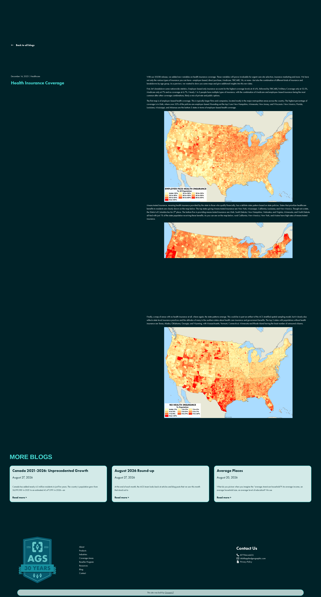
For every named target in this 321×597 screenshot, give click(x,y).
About (81, 546)
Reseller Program (86, 562)
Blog (81, 569)
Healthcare (35, 76)
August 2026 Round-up (134, 470)
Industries (83, 554)
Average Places (230, 470)
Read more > (19, 497)
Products (82, 550)
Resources (83, 565)
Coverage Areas (86, 558)
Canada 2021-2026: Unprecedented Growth (50, 470)
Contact (82, 573)
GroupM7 (169, 592)
